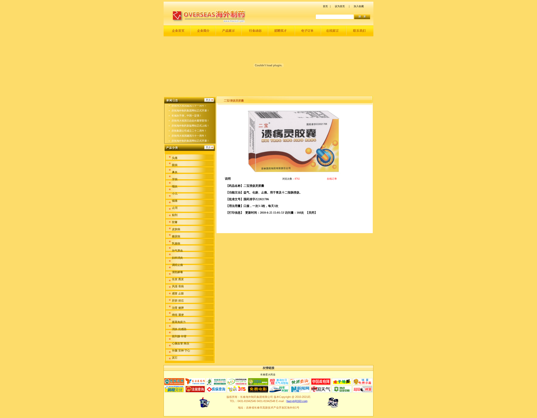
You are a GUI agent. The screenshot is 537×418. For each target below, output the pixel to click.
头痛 (174, 157)
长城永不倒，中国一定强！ (187, 115)
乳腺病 (176, 243)
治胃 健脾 (178, 307)
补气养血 (177, 250)
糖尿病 (176, 236)
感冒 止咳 (178, 293)
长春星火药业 (267, 374)
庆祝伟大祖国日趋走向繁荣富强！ (190, 120)
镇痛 (174, 200)
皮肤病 (176, 229)
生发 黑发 (178, 279)
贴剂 (174, 215)
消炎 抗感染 (179, 329)
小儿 (174, 193)
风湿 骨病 (178, 286)
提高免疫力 (179, 322)
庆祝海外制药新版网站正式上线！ (190, 125)
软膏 (174, 222)
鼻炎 (174, 172)
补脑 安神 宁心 (181, 350)
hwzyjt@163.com (297, 401)
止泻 (174, 207)
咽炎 (174, 186)
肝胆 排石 (178, 300)
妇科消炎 (177, 257)
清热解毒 (177, 272)
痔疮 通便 (178, 314)
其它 (174, 357)
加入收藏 (359, 6)
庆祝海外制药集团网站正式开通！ (190, 110)
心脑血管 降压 (180, 343)
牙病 (174, 179)
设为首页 (340, 6)
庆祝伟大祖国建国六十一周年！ (189, 105)
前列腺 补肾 (179, 336)
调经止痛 (177, 264)
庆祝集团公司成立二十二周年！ (189, 130)
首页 (325, 6)
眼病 (174, 165)
